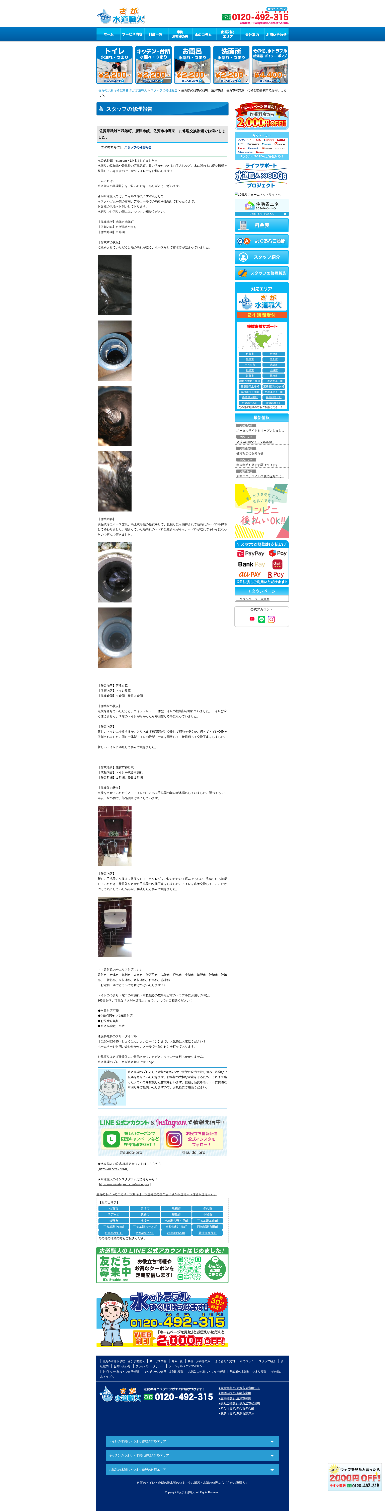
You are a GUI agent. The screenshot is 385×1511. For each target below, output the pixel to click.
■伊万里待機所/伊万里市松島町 (239, 1403)
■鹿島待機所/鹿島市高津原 (236, 1413)
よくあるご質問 (225, 1361)
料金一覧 (156, 34)
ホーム (108, 34)
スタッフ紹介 (267, 1361)
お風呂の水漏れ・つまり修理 (206, 1371)
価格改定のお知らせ (249, 453)
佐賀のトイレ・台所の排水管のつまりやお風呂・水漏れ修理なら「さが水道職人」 (192, 1482)
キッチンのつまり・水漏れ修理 (163, 1371)
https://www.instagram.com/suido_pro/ (124, 1184)
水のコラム (204, 34)
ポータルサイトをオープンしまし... (260, 430)
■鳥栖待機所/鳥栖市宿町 (235, 1393)
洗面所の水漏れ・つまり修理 (248, 1371)
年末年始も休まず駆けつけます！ (259, 465)
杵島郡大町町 (114, 1233)
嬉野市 (113, 1220)
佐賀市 (113, 1208)
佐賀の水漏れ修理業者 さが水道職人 (122, 90)
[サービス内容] (125, 34)
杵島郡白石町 (176, 1233)
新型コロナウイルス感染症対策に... (260, 476)
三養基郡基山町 (207, 1220)
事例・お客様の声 (180, 34)
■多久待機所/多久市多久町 (236, 1408)
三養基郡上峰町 (113, 1226)
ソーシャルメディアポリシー (187, 1366)
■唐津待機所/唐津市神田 (235, 1398)
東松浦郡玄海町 (176, 1226)
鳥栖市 (176, 1208)
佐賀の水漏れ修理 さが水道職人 (123, 1361)
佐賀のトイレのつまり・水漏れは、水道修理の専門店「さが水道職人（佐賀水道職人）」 (156, 1194)
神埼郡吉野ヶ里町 (176, 1220)
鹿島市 (176, 1214)
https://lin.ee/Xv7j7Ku (113, 1169)
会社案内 (252, 34)
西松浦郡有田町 (207, 1226)
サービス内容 (132, 34)
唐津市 (145, 1208)
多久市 (207, 1208)
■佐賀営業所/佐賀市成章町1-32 (239, 1388)
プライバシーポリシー (150, 1366)
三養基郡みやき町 (145, 1226)
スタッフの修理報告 (164, 90)
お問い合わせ (276, 34)
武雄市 (145, 1214)
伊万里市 (114, 1214)
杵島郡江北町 (145, 1233)
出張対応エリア (228, 34)
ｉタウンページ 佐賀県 (253, 599)
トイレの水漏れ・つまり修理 (120, 1371)
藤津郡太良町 (208, 1233)
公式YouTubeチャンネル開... (255, 442)
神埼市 (145, 1220)
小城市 (207, 1214)
